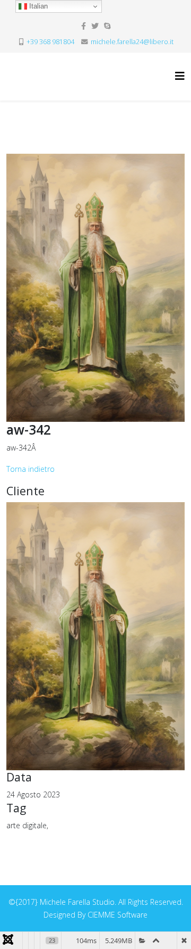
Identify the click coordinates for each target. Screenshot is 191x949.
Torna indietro (30, 469)
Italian (37, 6)
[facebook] (83, 26)
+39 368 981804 (50, 41)
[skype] (107, 26)
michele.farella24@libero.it (132, 41)
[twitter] (95, 26)
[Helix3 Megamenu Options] (180, 76)
